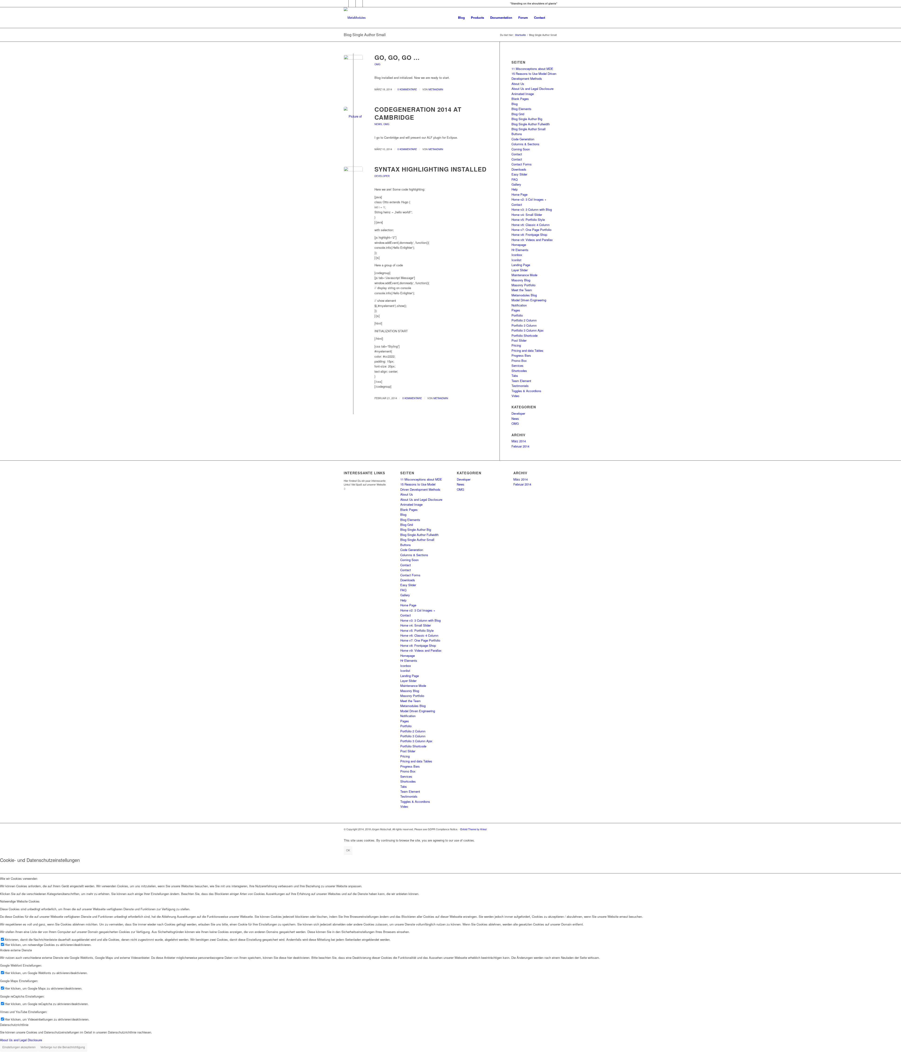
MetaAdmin (435, 89)
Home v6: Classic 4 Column (531, 224)
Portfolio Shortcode (525, 335)
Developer (382, 176)
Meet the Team (522, 290)
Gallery (516, 184)
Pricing (516, 345)
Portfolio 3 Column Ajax (528, 330)
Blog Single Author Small (365, 34)
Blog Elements (521, 109)
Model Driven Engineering (529, 300)
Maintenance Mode (524, 275)
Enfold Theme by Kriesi (473, 829)
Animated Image (523, 94)
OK (348, 850)
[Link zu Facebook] (352, 3)
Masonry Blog (521, 280)
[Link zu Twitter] (345, 3)
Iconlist (516, 260)
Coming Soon (521, 149)
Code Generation (523, 139)
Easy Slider (519, 174)
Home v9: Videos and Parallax (532, 239)
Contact (517, 154)
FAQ (515, 179)
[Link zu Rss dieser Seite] (359, 3)
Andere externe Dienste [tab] (16, 950)
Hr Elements (520, 250)
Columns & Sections (525, 144)
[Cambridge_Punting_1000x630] (353, 64)
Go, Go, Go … (397, 57)
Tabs (515, 375)
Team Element (521, 381)
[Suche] (552, 17)
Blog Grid (518, 114)
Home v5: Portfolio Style (528, 219)
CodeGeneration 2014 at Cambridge (418, 113)
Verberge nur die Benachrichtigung (62, 1047)
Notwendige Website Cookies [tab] (20, 901)
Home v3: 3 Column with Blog (532, 209)
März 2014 (519, 441)
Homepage (519, 244)
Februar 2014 (520, 446)
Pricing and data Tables (527, 350)
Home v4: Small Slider (527, 214)
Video (515, 396)
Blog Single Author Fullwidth (531, 124)
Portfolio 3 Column (524, 325)
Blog (515, 104)
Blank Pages (520, 98)
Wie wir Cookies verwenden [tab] (18, 878)
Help (515, 189)
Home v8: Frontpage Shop (529, 234)
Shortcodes (519, 370)
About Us (518, 83)
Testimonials (520, 385)
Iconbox (517, 254)
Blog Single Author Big (527, 119)
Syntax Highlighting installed (430, 169)
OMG (377, 64)
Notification (519, 305)
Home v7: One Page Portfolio (531, 229)
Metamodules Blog (524, 295)
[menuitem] (461, 17)
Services (517, 365)
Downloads (519, 169)
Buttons (517, 134)
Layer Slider (520, 270)
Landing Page (521, 265)
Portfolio (517, 315)
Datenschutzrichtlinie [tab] (14, 1024)
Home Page (519, 194)
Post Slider (519, 340)
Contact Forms (522, 164)
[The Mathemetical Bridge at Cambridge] (353, 116)
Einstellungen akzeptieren (19, 1047)
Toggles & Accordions (526, 391)
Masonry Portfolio (523, 285)
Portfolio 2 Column (524, 320)
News (378, 124)
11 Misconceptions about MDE (532, 68)
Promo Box (519, 360)
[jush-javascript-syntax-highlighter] (353, 176)
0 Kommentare (407, 89)
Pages (516, 310)
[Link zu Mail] (366, 3)
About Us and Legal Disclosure (533, 88)
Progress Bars (521, 355)
